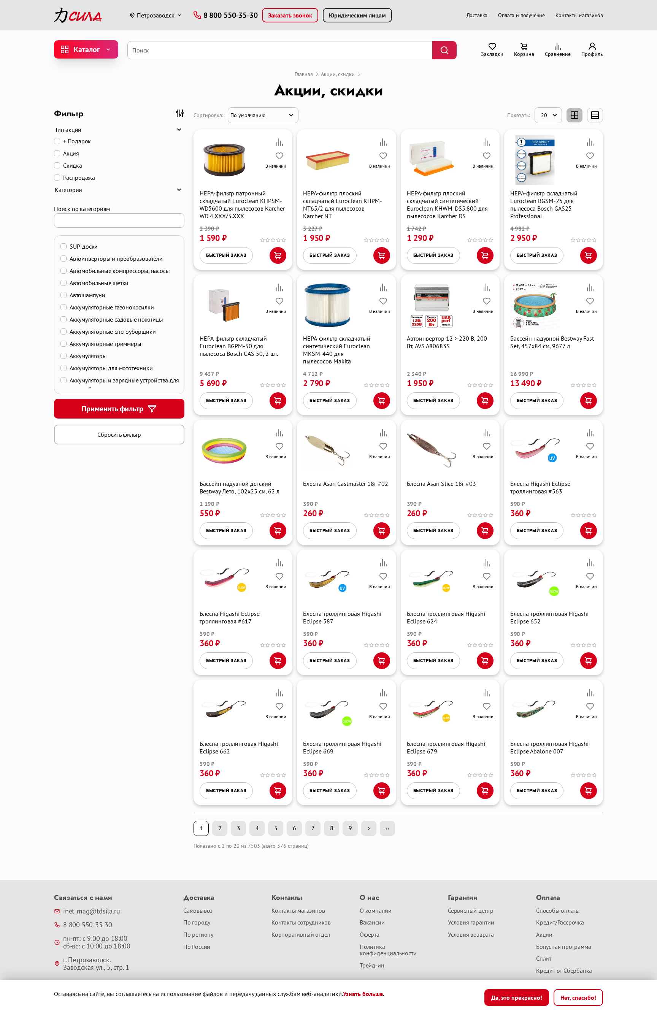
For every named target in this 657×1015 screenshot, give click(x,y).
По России (196, 947)
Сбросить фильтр (119, 434)
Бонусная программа (563, 947)
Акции (544, 934)
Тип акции (68, 129)
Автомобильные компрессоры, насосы (120, 270)
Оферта (369, 934)
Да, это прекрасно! (516, 997)
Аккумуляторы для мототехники (111, 368)
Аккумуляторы (88, 356)
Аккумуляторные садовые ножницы (116, 319)
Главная (304, 74)
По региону (198, 934)
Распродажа (79, 177)
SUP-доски (84, 246)
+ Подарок (77, 141)
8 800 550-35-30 (87, 925)
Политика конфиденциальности (388, 950)
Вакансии (372, 922)
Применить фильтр (112, 409)
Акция (71, 153)
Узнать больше (363, 994)
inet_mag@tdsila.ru (91, 911)
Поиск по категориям (82, 209)
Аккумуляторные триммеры (105, 343)
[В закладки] (279, 156)
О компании (376, 910)
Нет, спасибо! (578, 997)
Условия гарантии (471, 922)
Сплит (543, 958)
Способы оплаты (558, 910)
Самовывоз (198, 910)
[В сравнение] (279, 142)
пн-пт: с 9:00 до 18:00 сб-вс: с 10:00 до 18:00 (96, 942)
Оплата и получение (521, 15)
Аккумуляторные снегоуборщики (113, 331)
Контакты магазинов (579, 15)
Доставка (477, 15)
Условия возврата (471, 934)
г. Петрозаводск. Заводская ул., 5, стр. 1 (96, 963)
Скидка (72, 165)
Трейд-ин (372, 965)
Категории (68, 189)
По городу (196, 922)
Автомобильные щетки (99, 283)
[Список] (595, 115)
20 (544, 115)
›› (387, 828)
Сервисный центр (471, 910)
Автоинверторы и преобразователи (116, 258)
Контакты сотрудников (301, 922)
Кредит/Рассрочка (560, 922)
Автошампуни (87, 295)
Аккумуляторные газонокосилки (112, 307)
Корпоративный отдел (300, 934)
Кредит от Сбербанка (564, 970)
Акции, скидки (338, 74)
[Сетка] (574, 115)
